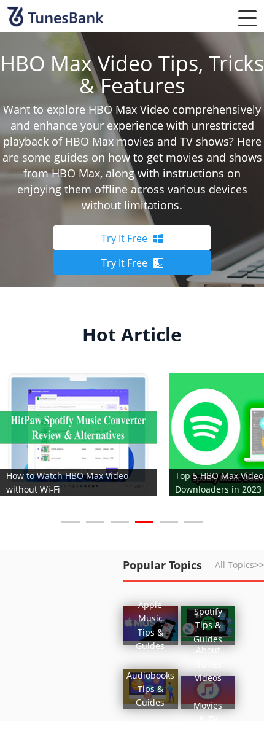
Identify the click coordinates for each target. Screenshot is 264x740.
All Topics (239, 565)
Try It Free (124, 238)
